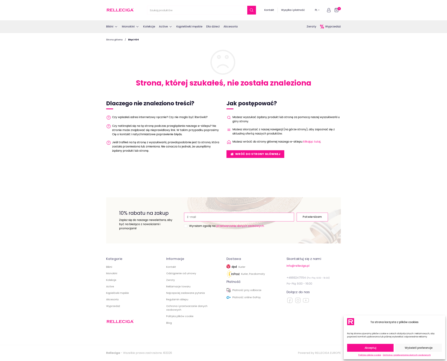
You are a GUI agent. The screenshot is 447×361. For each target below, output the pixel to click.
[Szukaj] (251, 10)
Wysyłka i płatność (293, 10)
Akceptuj (370, 348)
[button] (329, 10)
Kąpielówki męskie (117, 293)
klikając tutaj (311, 142)
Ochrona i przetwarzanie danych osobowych (407, 354)
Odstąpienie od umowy (181, 273)
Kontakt (269, 10)
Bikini (109, 267)
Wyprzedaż (333, 26)
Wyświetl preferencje (419, 348)
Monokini (111, 273)
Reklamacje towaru (178, 286)
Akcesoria (112, 299)
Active (110, 286)
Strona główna (114, 39)
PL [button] (316, 10)
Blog (169, 323)
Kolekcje (111, 280)
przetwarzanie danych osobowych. (240, 226)
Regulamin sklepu (177, 299)
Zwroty (311, 26)
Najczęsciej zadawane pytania (185, 293)
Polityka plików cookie (369, 354)
